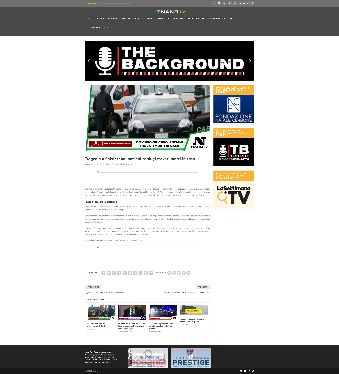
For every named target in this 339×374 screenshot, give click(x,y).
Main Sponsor (94, 27)
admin (96, 164)
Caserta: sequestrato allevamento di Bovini (97, 325)
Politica (100, 18)
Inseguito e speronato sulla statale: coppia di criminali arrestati (161, 326)
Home (89, 18)
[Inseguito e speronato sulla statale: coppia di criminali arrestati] (163, 312)
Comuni (148, 18)
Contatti (108, 27)
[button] (169, 61)
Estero (159, 18)
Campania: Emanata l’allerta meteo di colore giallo (192, 320)
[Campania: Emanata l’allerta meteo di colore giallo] (194, 310)
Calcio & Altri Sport (131, 18)
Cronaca (112, 18)
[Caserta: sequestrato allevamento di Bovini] (101, 312)
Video (232, 18)
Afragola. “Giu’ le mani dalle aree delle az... (115, 3)
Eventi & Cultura (175, 18)
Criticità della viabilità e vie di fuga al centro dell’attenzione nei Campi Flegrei (131, 326)
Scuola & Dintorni (217, 18)
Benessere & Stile (195, 18)
